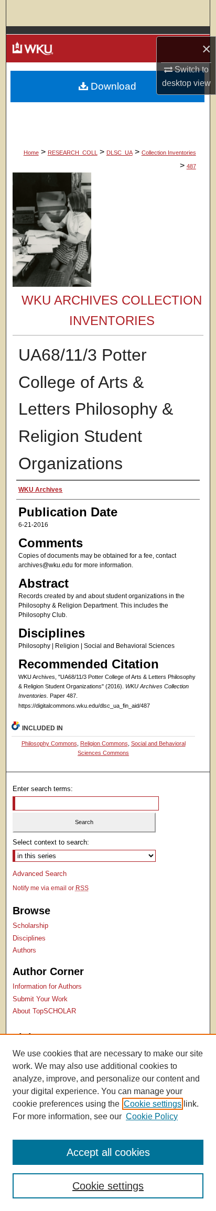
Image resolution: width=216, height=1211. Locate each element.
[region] (108, 1122)
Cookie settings (152, 1103)
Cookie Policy (152, 1116)
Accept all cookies (108, 1152)
